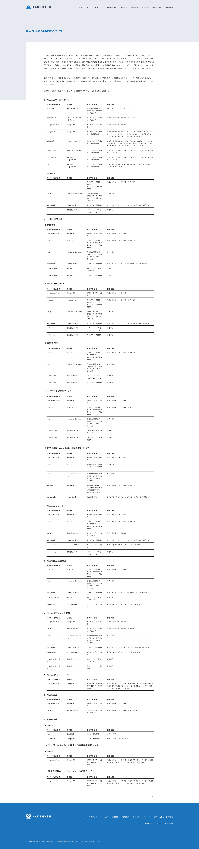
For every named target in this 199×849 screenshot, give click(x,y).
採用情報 (169, 7)
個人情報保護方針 (62, 841)
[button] (110, 8)
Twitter (158, 823)
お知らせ (134, 7)
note (138, 823)
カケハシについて (84, 7)
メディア (145, 7)
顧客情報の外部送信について (91, 841)
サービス (98, 7)
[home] (39, 7)
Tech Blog (148, 823)
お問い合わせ (157, 7)
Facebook (169, 823)
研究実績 (124, 7)
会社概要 (115, 817)
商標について (75, 841)
